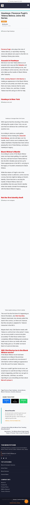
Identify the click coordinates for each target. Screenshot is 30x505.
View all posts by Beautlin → (13, 420)
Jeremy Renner (21, 390)
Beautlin (6, 24)
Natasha (21, 65)
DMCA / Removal (5, 489)
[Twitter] (3, 458)
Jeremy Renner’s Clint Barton (14, 79)
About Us (3, 482)
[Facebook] (1, 458)
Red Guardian (20, 316)
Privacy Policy (4, 487)
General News (4, 474)
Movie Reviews (5, 471)
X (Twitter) (15, 401)
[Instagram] (6, 458)
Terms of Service (5, 491)
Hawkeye (14, 390)
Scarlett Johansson (16, 391)
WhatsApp (23, 401)
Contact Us (4, 484)
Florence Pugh (6, 49)
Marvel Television (5, 391)
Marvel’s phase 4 (6, 380)
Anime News (4, 468)
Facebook (6, 401)
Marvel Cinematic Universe (8, 465)
